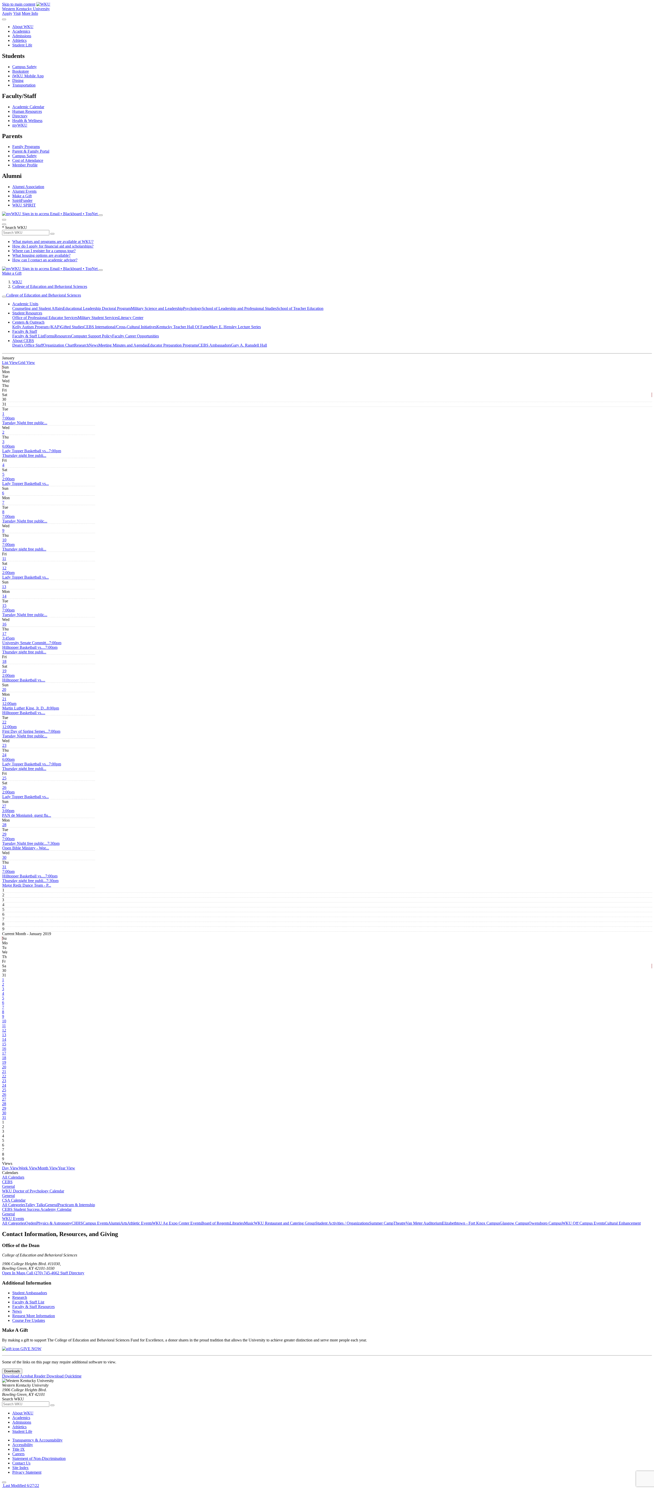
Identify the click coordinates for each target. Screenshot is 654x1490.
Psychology (192, 308)
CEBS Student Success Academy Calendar (37, 1209)
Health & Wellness (27, 120)
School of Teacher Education (300, 308)
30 (4, 857)
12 (4, 568)
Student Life (22, 45)
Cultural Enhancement (623, 1223)
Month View (48, 1168)
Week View (28, 1168)
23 (4, 745)
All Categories (13, 1205)
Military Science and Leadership (157, 308)
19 (4, 671)
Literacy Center (130, 317)
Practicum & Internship (76, 1205)
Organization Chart (58, 345)
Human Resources (27, 111)
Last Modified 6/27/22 (20, 1485)
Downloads (12, 1371)
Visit (17, 13)
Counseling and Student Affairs (37, 308)
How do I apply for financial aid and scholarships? (53, 246)
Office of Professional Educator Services (45, 317)
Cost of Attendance (27, 160)
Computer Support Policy (91, 336)
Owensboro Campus (545, 1223)
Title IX (18, 1449)
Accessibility (22, 1445)
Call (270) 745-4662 (43, 1273)
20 (4, 689)
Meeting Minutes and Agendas (123, 345)
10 (4, 540)
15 (4, 605)
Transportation (24, 85)
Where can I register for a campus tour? (44, 251)
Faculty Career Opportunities (135, 336)
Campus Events (95, 1223)
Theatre (399, 1223)
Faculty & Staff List (28, 336)
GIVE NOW (30, 1349)
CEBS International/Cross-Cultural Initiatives (120, 327)
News (93, 345)
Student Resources (27, 313)
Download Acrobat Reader (24, 1376)
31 (4, 867)
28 (4, 825)
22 (4, 722)
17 (4, 633)
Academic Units (25, 304)
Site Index (20, 1467)
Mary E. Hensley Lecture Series (235, 327)
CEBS (7, 1182)
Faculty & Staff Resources (33, 1306)
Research (81, 345)
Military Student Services (98, 317)
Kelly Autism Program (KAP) (36, 327)
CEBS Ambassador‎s (214, 345)
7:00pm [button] (24, 420)
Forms (49, 336)
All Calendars (13, 1177)
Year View (66, 1168)
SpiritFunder (22, 200)
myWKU (19, 125)
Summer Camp (381, 1223)
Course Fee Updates (28, 1320)
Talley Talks (35, 1205)
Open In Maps (14, 1273)
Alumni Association (28, 187)
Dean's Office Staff (27, 345)
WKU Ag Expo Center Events (176, 1223)
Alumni (114, 1223)
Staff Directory (72, 1273)
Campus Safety (24, 67)
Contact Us (21, 1463)
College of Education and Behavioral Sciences (49, 286)
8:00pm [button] (30, 710)
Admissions (21, 36)
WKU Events (13, 1218)
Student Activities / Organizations (342, 1223)
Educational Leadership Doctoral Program (97, 308)
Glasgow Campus (514, 1223)
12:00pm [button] (25, 729)
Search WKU (14, 227)
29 (4, 834)
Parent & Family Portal (30, 151)
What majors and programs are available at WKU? (53, 241)
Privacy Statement (26, 1472)
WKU (17, 282)
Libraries (237, 1223)
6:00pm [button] (25, 448)
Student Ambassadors (29, 1293)
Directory (20, 116)
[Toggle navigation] (4, 296)
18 (4, 661)
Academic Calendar (28, 107)
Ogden (30, 1223)
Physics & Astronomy (54, 1223)
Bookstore (20, 71)
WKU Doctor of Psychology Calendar (33, 1191)
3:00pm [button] (26, 813)
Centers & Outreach (28, 322)
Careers (18, 1454)
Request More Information (33, 1316)
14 (4, 596)
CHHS (77, 1223)
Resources (62, 336)
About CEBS (23, 340)
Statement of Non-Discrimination (39, 1458)
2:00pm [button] (25, 481)
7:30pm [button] (31, 845)
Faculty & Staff (24, 331)
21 (4, 699)
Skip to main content (18, 4)
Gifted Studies (72, 327)
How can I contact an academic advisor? (44, 260)
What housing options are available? (41, 255)
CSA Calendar (14, 1200)
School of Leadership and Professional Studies (239, 308)
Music (249, 1223)
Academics (21, 31)
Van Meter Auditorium (424, 1223)
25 (4, 778)
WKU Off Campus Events (583, 1223)
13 (4, 586)
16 (4, 624)
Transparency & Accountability (37, 1440)
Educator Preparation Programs (173, 345)
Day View (10, 1168)
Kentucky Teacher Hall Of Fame (182, 327)
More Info (30, 13)
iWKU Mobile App (28, 76)
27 (4, 806)
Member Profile (25, 165)
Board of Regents (215, 1223)
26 (4, 787)
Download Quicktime (63, 1376)
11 (4, 558)
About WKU (22, 27)
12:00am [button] (24, 705)
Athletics (19, 40)
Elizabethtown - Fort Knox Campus (471, 1223)
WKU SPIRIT (24, 205)
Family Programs (26, 146)
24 (4, 755)
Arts (123, 1223)
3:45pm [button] (25, 640)
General (8, 1186)
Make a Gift (22, 196)
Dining (18, 80)
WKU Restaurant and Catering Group (284, 1223)
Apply (7, 13)
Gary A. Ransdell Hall (249, 345)
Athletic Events (139, 1223)
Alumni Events (24, 191)
